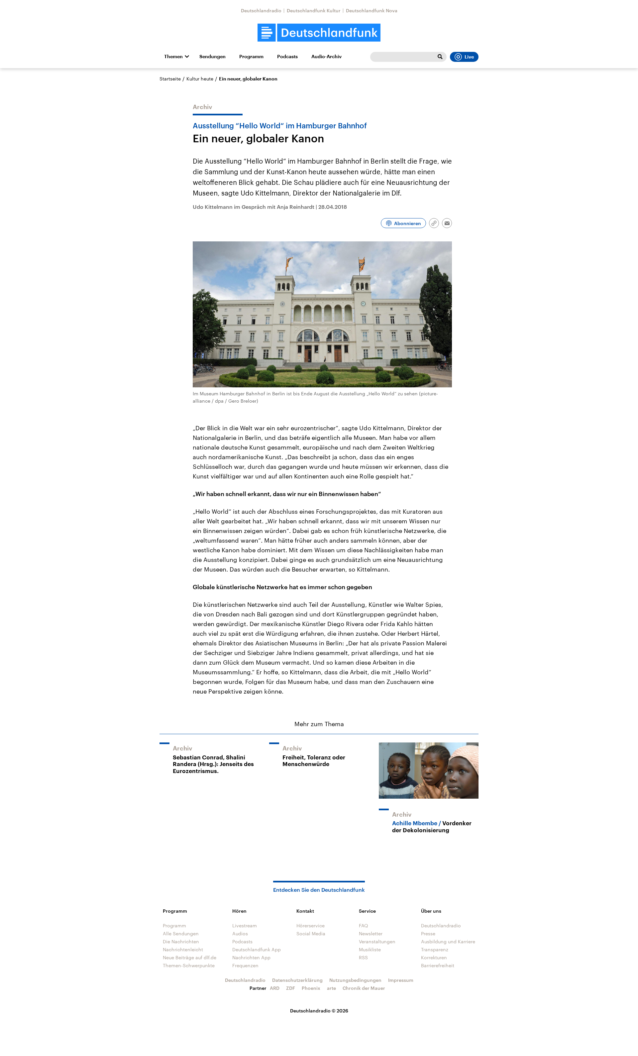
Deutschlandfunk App (256, 949)
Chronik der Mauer (364, 988)
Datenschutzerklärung (297, 980)
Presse (428, 933)
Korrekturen (434, 957)
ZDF (290, 988)
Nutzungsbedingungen (355, 980)
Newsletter (370, 933)
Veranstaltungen (377, 941)
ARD (274, 988)
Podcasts (287, 56)
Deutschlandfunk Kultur (314, 10)
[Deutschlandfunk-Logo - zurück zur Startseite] (319, 33)
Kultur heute (199, 78)
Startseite (170, 78)
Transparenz (434, 949)
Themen (173, 56)
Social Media (310, 933)
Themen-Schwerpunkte (189, 965)
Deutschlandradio (261, 10)
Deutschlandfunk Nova (371, 10)
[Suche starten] (440, 57)
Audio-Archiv (326, 56)
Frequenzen (245, 965)
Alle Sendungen (181, 933)
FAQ (363, 925)
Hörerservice (310, 925)
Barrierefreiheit (437, 965)
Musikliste (370, 949)
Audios (240, 933)
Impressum (400, 980)
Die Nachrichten (181, 941)
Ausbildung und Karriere (448, 941)
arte (331, 988)
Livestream (244, 925)
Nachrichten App (251, 957)
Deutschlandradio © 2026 (319, 1010)
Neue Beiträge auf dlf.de (189, 957)
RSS (363, 957)
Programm (251, 56)
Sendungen (212, 56)
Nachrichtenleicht (183, 949)
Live (469, 57)
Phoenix (311, 988)
